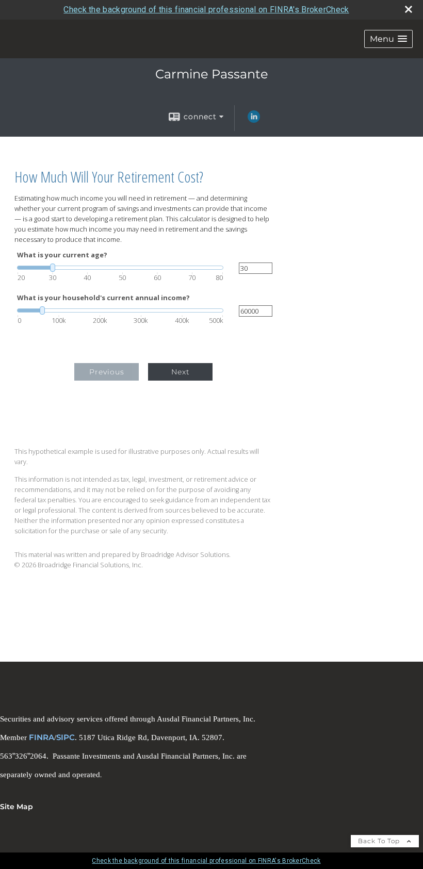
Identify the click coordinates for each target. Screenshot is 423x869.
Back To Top (380, 841)
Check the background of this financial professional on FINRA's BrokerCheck (206, 9)
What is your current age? (62, 255)
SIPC (65, 737)
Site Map (16, 806)
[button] (388, 39)
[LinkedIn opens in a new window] (254, 120)
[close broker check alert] (408, 9)
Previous (106, 371)
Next (180, 371)
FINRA (41, 737)
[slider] (120, 268)
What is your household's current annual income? (103, 297)
